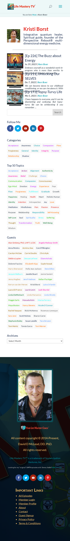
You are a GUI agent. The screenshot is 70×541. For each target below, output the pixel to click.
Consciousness (45, 181)
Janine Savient (47, 274)
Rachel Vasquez (15, 310)
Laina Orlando (49, 284)
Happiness (12, 197)
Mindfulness (26, 207)
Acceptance (13, 145)
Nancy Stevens (29, 305)
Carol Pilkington (43, 248)
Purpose (55, 151)
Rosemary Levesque (49, 310)
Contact (23, 511)
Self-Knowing (53, 212)
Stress (40, 217)
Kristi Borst (43, 64)
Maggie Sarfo (13, 300)
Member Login (27, 499)
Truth (37, 223)
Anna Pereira (13, 248)
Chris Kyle (44, 253)
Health (33, 197)
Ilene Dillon (49, 269)
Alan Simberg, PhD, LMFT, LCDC (22, 242)
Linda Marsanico (34, 295)
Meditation (13, 207)
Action (24, 171)
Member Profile (27, 503)
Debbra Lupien (14, 258)
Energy (33, 186)
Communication (15, 181)
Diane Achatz (46, 258)
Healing (23, 197)
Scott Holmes (25, 316)
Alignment (34, 171)
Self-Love (12, 217)
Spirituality (30, 217)
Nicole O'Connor (45, 305)
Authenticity (47, 171)
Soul (21, 217)
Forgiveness (13, 151)
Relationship (13, 156)
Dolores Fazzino (15, 263)
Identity (35, 151)
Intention (22, 202)
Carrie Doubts (31, 253)
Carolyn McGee (15, 253)
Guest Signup (26, 515)
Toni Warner (40, 326)
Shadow (25, 156)
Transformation (25, 223)
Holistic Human (53, 197)
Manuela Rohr (28, 300)
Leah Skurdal (43, 290)
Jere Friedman (29, 279)
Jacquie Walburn (15, 274)
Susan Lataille (31, 321)
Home (34, 15)
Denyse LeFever (31, 258)
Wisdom (11, 228)
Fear (54, 186)
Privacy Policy (26, 519)
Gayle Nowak (46, 263)
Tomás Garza (26, 326)
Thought (12, 223)
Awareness (26, 145)
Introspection (35, 202)
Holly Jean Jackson (34, 269)
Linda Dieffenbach (16, 295)
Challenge (33, 176)
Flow (59, 145)
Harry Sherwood (15, 269)
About (22, 507)
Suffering (50, 217)
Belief (23, 176)
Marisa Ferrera (44, 300)
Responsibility (38, 212)
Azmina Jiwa (27, 248)
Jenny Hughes (14, 279)
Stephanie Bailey (15, 321)
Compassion (48, 145)
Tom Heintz (13, 326)
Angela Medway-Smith (48, 242)
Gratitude (45, 191)
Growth (56, 191)
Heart (41, 197)
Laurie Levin (30, 290)
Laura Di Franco (15, 290)
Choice (37, 145)
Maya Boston (14, 305)
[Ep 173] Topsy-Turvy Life (43, 92)
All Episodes (25, 495)
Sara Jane (12, 316)
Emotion (23, 186)
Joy (45, 202)
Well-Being (47, 223)
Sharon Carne (39, 316)
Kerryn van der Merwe (17, 284)
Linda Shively (49, 295)
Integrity (45, 151)
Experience (44, 186)
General (25, 151)
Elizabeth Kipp (31, 263)
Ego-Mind (12, 186)
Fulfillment (33, 191)
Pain (36, 207)
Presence (55, 207)
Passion (44, 207)
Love (52, 202)
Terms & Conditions (30, 523)
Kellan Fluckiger (45, 279)
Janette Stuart (31, 274)
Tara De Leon (45, 321)
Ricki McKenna (31, 310)
